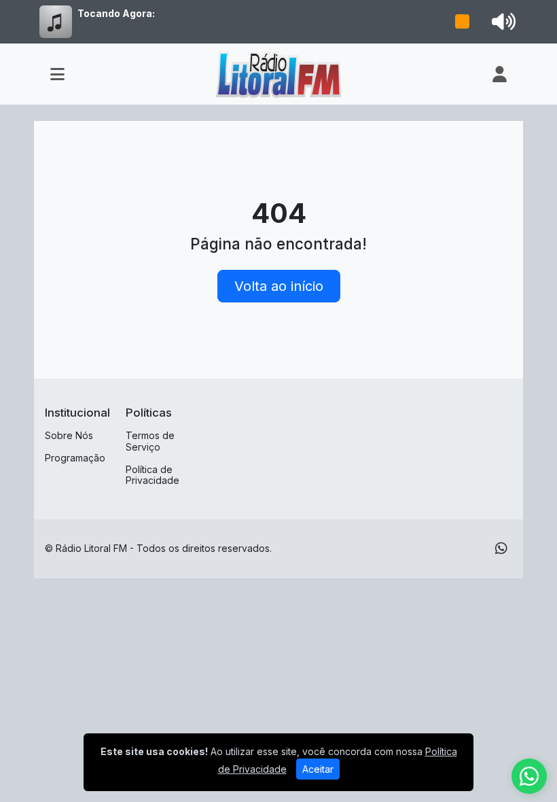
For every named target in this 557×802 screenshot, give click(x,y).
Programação (75, 458)
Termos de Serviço (150, 441)
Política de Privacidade (152, 475)
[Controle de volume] (501, 21)
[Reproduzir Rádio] (462, 21)
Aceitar (318, 769)
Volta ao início (278, 286)
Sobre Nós (69, 435)
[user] (499, 74)
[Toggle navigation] (57, 74)
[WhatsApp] (501, 548)
